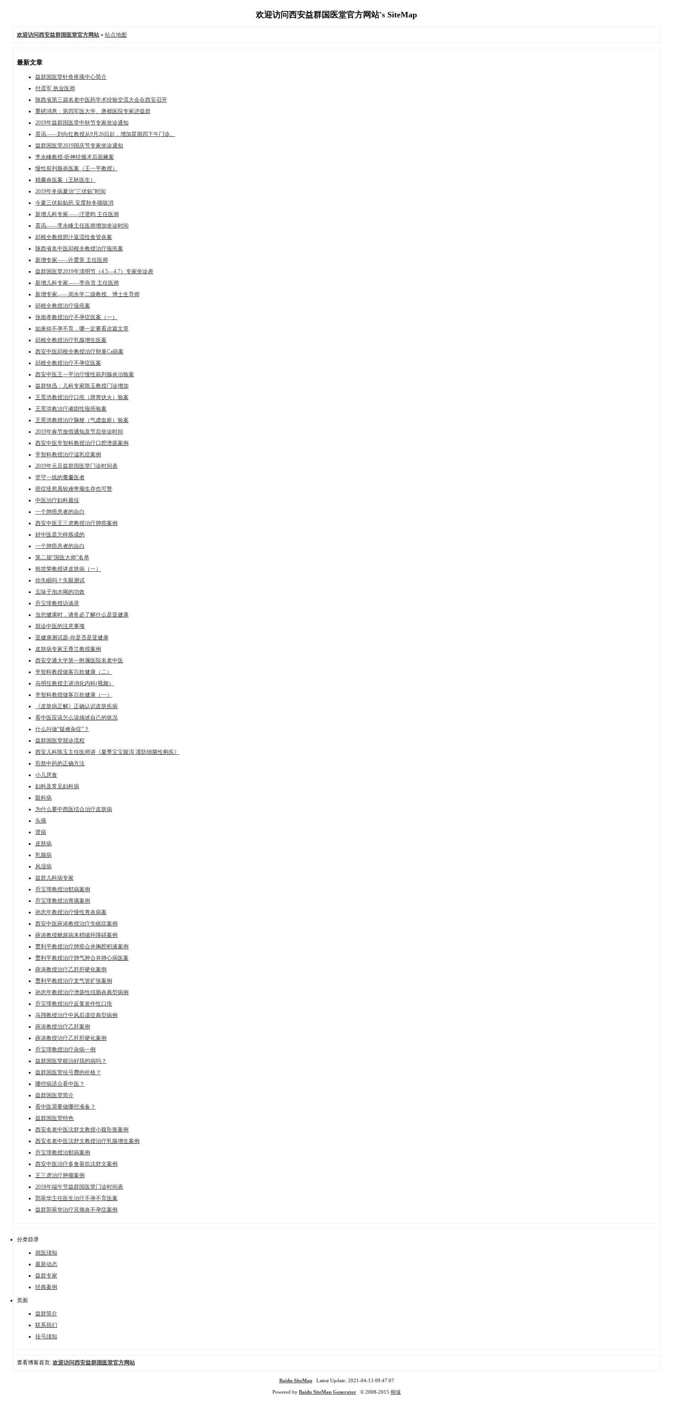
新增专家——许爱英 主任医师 (71, 260)
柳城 (396, 1392)
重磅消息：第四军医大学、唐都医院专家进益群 (93, 111)
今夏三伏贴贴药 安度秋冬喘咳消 (74, 203)
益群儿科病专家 (54, 878)
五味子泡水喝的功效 (60, 592)
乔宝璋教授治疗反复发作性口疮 (73, 1004)
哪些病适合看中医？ (60, 1084)
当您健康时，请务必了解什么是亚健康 (82, 614)
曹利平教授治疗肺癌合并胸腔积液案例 (82, 946)
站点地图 (116, 35)
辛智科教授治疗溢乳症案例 (68, 454)
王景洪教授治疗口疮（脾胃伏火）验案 (82, 397)
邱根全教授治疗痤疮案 (62, 306)
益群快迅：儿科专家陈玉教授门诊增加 (82, 386)
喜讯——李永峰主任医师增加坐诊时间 (82, 225)
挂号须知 (46, 1336)
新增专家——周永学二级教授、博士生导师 (87, 294)
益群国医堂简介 (54, 1095)
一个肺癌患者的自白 (60, 511)
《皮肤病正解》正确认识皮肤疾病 (76, 706)
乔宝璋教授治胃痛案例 (62, 901)
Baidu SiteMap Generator (327, 1392)
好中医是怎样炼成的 (60, 534)
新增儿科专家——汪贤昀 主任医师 (77, 214)
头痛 (40, 820)
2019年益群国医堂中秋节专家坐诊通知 (82, 122)
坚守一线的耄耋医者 (60, 477)
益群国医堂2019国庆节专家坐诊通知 (79, 145)
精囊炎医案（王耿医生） (65, 180)
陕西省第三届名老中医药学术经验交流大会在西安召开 (101, 100)
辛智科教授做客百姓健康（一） (73, 695)
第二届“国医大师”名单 (62, 557)
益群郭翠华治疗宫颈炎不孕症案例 (76, 1209)
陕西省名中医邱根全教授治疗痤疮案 (79, 248)
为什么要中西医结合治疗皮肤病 (73, 809)
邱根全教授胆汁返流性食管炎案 (73, 237)
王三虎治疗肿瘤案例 (60, 1175)
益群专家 (46, 1275)
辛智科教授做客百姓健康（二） (73, 672)
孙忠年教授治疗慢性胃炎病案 (71, 912)
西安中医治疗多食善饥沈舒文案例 (76, 1164)
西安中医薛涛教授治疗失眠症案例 (76, 923)
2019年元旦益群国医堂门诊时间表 (76, 466)
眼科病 (43, 798)
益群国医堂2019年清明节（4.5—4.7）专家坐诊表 (94, 271)
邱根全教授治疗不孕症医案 (68, 363)
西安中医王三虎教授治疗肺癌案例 (76, 523)
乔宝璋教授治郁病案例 (62, 889)
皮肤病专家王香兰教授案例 (68, 649)
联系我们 (46, 1325)
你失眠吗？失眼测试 (60, 580)
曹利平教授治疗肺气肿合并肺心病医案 (82, 958)
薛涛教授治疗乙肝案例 (62, 1026)
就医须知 (46, 1253)
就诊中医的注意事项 (60, 626)
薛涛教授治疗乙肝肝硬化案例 (71, 969)
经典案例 (46, 1287)
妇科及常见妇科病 (57, 786)
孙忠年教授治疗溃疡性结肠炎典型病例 (82, 992)
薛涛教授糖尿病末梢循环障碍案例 (76, 935)
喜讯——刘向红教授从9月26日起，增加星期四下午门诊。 (105, 134)
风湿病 (43, 866)
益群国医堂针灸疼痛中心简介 (71, 77)
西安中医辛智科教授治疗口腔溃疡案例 (82, 443)
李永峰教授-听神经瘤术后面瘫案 (74, 157)
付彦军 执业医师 (55, 88)
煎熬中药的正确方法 (60, 763)
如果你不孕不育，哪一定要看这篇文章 (82, 328)
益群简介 (46, 1313)
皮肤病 (43, 843)
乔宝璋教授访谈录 (57, 603)
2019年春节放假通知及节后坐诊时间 (79, 431)
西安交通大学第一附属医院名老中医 (79, 660)
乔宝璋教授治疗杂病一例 (65, 1049)
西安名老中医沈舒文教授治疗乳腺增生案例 (87, 1141)
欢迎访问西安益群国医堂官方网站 (94, 1362)
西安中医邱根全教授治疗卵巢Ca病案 (79, 351)
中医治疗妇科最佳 (57, 500)
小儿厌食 (46, 775)
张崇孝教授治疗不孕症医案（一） (76, 317)
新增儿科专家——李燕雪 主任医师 (77, 283)
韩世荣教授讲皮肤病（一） (68, 569)
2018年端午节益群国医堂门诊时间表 (79, 1187)
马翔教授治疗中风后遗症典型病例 (76, 1015)
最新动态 (46, 1264)
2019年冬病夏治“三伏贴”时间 (70, 191)
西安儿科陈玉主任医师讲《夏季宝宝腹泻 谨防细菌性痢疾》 (107, 752)
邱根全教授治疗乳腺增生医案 (71, 340)
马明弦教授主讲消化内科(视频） (74, 683)
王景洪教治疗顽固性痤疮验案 (71, 409)
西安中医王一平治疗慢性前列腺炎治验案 (84, 374)
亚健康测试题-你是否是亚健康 (72, 637)
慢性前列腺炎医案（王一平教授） (76, 168)
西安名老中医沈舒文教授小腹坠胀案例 (82, 1129)
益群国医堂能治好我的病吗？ (71, 1061)
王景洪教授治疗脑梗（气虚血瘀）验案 (82, 420)
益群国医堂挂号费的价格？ (68, 1072)
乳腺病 (43, 855)
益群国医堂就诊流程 (60, 740)
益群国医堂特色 (54, 1118)
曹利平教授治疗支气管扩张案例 (73, 981)
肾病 (40, 832)
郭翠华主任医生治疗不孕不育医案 (76, 1198)
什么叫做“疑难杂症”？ (62, 729)
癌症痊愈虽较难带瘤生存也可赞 (73, 489)
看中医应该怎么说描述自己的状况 (76, 717)
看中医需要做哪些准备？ (65, 1106)
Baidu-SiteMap (295, 1380)
